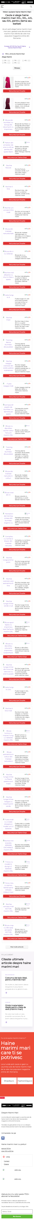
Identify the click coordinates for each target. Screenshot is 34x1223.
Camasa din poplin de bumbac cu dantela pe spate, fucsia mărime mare (22, 411)
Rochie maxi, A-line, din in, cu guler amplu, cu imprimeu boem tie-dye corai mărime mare (22, 324)
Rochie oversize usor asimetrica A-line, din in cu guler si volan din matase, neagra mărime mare (22, 586)
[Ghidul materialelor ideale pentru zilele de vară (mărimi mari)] (17, 1012)
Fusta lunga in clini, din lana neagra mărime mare (21, 692)
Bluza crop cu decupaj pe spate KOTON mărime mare (21, 931)
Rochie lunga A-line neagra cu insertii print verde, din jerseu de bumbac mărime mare (22, 804)
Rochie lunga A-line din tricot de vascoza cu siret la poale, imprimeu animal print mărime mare (22, 672)
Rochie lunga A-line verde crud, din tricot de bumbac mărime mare (22, 607)
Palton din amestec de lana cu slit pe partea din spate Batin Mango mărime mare (22, 150)
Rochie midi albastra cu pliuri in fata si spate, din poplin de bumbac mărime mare (22, 279)
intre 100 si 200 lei (7, 1151)
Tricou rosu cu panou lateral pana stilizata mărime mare (22, 888)
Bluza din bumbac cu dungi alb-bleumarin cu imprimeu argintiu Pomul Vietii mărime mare (22, 127)
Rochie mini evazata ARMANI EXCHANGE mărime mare (22, 846)
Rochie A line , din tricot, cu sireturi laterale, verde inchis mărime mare (22, 192)
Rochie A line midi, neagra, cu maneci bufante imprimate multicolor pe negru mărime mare (22, 715)
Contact (6, 1161)
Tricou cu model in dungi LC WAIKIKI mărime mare (21, 867)
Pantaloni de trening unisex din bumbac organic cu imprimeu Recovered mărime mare (22, 521)
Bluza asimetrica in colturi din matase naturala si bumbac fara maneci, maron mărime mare (22, 759)
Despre (6, 1164)
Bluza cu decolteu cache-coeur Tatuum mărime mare (22, 431)
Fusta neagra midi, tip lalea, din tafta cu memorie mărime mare (22, 389)
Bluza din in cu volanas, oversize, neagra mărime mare (22, 256)
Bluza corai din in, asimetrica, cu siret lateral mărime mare (22, 497)
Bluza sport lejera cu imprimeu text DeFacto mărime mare (22, 628)
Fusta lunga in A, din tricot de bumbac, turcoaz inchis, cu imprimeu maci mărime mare (22, 302)
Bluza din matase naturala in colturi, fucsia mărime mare (22, 476)
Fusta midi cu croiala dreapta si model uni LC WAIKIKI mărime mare (22, 826)
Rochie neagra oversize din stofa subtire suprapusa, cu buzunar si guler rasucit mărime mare (22, 368)
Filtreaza (17, 68)
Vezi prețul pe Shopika (17, 91)
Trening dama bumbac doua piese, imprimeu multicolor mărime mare (22, 346)
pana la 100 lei (6, 1148)
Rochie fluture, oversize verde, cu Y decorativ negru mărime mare (22, 171)
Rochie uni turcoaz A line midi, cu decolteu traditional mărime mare (22, 214)
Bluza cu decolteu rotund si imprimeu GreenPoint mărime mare (22, 650)
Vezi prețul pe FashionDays (17, 157)
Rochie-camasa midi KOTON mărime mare (22, 909)
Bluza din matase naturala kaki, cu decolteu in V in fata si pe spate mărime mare (22, 236)
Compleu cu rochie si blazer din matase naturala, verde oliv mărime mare (22, 542)
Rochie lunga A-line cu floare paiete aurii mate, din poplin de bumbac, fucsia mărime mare (22, 781)
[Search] (31, 6)
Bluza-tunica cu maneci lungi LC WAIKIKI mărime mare (21, 737)
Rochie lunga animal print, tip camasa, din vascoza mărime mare (22, 563)
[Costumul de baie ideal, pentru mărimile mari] (17, 984)
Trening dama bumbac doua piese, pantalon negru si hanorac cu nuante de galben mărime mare (22, 455)
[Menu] (2, 6)
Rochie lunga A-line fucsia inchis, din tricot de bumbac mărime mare (22, 84)
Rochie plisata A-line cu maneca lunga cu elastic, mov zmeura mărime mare (22, 105)
